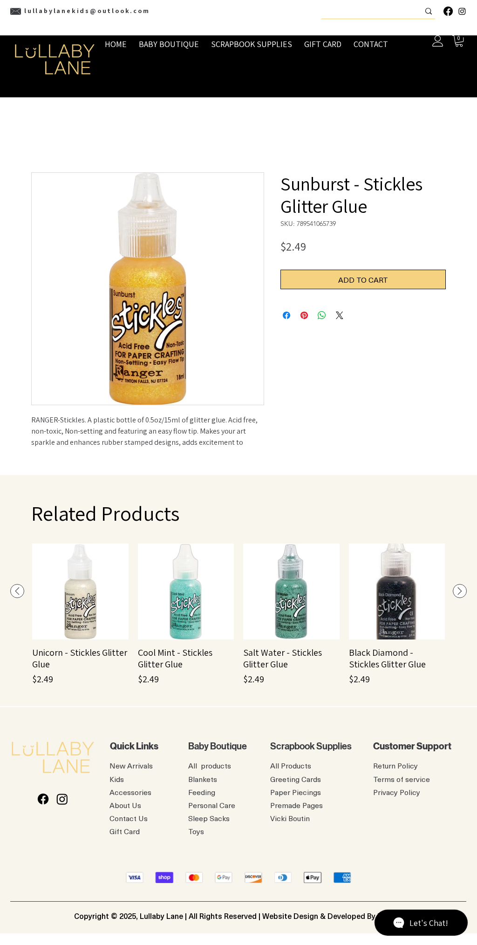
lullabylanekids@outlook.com (87, 11)
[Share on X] (339, 315)
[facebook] (448, 11)
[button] (459, 41)
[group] (238, 615)
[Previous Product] (17, 591)
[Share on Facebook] (286, 315)
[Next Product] (460, 591)
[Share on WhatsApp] (321, 315)
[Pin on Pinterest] (304, 315)
